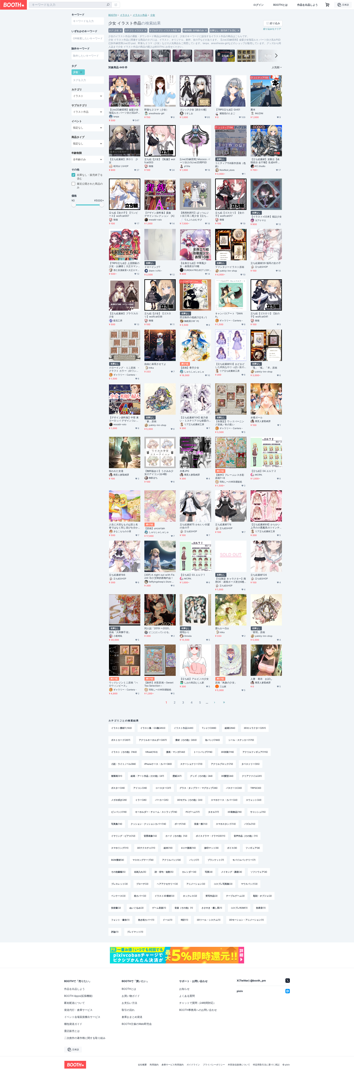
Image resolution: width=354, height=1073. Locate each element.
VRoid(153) (151, 752)
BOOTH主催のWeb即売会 (137, 1023)
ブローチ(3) (142, 883)
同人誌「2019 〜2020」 (157, 628)
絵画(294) (230, 728)
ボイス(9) (232, 847)
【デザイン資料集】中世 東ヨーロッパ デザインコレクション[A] (124, 419)
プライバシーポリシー (214, 1065)
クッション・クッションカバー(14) (148, 824)
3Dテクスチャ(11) (146, 847)
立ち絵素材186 (117, 574)
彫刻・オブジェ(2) (262, 895)
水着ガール (257, 417)
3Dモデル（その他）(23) (189, 800)
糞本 (253, 109)
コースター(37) (163, 788)
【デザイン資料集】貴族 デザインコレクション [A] (159, 214)
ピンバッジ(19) (119, 812)
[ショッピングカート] (327, 5)
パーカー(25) (162, 800)
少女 (152, 14)
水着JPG (184, 470)
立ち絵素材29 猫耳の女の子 (266, 263)
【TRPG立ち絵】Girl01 (227, 109)
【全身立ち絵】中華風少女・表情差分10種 (193, 265)
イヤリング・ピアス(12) (123, 835)
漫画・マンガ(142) (175, 752)
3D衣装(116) (227, 752)
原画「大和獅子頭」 (120, 632)
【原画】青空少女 (189, 367)
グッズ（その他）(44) (201, 776)
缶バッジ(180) (212, 740)
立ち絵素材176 (223, 524)
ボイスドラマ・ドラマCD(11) (210, 835)
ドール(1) (167, 919)
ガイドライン (193, 1065)
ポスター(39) (118, 788)
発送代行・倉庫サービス (78, 1009)
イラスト (125, 14)
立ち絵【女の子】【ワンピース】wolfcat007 (123, 214)
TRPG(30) (255, 788)
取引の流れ (128, 1009)
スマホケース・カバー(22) (224, 800)
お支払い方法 (129, 1002)
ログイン (258, 5)
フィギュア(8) (253, 847)
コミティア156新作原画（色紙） (230, 165)
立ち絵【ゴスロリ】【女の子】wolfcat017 (229, 214)
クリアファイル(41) (252, 776)
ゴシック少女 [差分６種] (193, 109)
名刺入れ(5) (140, 871)
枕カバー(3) (140, 895)
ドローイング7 (152, 266)
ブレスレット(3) (119, 883)
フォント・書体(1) (120, 919)
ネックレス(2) (190, 895)
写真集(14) (116, 824)
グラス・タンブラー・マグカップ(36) (199, 788)
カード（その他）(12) (176, 835)
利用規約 (154, 1065)
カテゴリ (77, 89)
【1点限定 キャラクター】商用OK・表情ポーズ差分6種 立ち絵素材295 (231, 580)
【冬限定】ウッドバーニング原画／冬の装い (229, 423)
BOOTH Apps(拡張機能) (78, 995)
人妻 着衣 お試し (261, 678)
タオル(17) (213, 812)
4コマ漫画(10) (188, 847)
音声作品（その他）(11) (246, 835)
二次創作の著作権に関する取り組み (84, 1037)
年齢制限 (77, 153)
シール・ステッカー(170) (241, 740)
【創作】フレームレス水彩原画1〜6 (229, 476)
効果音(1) (261, 907)
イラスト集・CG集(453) (152, 728)
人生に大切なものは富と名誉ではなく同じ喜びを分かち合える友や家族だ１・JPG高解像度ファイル (124, 526)
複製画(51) (116, 776)
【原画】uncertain (156, 528)
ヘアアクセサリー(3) (167, 883)
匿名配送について (74, 1002)
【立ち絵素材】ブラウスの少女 (123, 315)
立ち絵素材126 (259, 574)
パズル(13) (249, 824)
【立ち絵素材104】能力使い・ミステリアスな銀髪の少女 (194, 419)
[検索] (108, 5)
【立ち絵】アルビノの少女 (194, 678)
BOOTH (112, 14)
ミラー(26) (141, 800)
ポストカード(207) (120, 740)
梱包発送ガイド (73, 1023)
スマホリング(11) (120, 847)
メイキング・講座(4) (231, 871)
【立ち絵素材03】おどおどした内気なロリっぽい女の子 (230, 365)
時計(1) (184, 919)
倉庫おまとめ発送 (132, 1016)
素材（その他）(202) (186, 740)
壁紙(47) (177, 776)
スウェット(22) (253, 800)
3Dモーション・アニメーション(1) (246, 919)
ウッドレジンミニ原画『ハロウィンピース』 (123, 684)
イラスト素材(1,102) (121, 728)
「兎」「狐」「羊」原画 (264, 367)
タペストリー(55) (251, 764)
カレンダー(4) (189, 871)
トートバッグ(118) (203, 752)
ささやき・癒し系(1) (212, 907)
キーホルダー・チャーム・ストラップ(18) (156, 812)
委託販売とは (72, 1030)
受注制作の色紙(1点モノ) (193, 317)
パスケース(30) (234, 788)
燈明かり (184, 632)
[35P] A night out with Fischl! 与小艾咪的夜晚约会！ (159, 576)
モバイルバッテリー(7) (244, 859)
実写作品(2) (212, 895)
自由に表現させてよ (155, 363)
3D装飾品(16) (235, 812)
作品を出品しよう (307, 5)
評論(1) (115, 931)
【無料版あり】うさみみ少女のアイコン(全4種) (158, 472)
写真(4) (209, 871)
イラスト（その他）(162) (124, 752)
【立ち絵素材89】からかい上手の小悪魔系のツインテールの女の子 (265, 526)
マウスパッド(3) (249, 883)
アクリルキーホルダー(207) (153, 740)
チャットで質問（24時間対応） (197, 1002)
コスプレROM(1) (239, 907)
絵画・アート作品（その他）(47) (147, 776)
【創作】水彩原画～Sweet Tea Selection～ (158, 684)
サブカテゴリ (79, 105)
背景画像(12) (150, 835)
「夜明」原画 (258, 632)
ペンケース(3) (118, 895)
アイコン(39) (140, 788)
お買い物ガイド (131, 995)
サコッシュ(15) (258, 812)
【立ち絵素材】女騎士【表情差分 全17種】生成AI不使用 (265, 161)
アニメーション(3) (195, 883)
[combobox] (70, 5)
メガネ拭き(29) (119, 800)
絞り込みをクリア (272, 28)
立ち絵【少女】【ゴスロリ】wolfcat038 (157, 315)
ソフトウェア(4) (259, 871)
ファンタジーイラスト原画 (229, 266)
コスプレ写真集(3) (223, 883)
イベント (77, 121)
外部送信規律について (239, 1065)
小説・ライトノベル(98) (123, 764)
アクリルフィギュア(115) (255, 752)
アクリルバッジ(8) (171, 859)
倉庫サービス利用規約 (173, 1065)
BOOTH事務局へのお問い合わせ (198, 1009)
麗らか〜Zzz (222, 628)
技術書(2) (116, 907)
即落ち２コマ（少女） (156, 109)
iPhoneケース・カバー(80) (158, 764)
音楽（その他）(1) (184, 907)
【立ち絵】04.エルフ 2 (263, 470)
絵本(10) (168, 847)
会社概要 (142, 1065)
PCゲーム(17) (193, 812)
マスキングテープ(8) (143, 859)
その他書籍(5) (118, 871)
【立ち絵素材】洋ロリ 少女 (123, 161)
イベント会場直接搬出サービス (82, 1016)
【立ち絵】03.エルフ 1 (192, 574)
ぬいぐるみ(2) (136, 907)
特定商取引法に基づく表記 (266, 1065)
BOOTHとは (280, 5)
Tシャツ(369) (209, 728)
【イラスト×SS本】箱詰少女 (266, 216)
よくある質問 (187, 995)
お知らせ (184, 988)
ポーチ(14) (180, 824)
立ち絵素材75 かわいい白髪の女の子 (195, 526)
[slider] (74, 205)
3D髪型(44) (227, 776)
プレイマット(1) (135, 931)
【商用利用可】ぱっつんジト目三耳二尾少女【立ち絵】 (194, 214)
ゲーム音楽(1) (159, 907)
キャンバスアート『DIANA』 (229, 315)
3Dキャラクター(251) (255, 728)
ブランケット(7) (216, 859)
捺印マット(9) (211, 847)
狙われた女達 (116, 470)
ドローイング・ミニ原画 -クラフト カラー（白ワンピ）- (124, 369)
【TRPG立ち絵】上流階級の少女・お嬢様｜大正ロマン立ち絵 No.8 (124, 265)
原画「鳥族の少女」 (226, 682)
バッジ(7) (194, 859)
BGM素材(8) (117, 859)
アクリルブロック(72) (222, 764)
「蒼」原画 (150, 421)
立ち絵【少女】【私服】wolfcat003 (159, 161)
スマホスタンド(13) (226, 824)
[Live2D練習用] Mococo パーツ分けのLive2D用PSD (195, 161)
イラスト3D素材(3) (164, 895)
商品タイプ (78, 137)
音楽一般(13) (200, 824)
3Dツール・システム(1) (209, 919)
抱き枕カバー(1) (146, 919)
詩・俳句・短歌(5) (164, 871)
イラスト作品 (140, 14)
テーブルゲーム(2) (235, 895)
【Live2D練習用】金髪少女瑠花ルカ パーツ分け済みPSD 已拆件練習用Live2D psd (124, 111)
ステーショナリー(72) (191, 764)
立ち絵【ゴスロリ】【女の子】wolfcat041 (265, 315)
